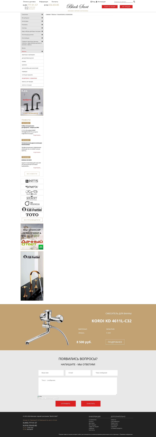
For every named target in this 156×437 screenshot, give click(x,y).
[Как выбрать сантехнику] (32, 115)
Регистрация (102, 2)
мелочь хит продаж (27, 81)
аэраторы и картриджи (28, 54)
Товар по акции (109, 7)
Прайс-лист (114, 423)
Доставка (92, 423)
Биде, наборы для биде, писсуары (31, 31)
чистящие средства (27, 75)
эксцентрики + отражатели (29, 78)
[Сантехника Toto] (32, 217)
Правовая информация (126, 434)
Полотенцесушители (27, 34)
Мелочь (24, 51)
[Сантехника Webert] (32, 200)
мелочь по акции (27, 85)
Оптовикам (114, 425)
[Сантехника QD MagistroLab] (32, 206)
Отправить (65, 404)
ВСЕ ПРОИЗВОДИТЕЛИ (32, 220)
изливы (24, 61)
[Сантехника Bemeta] (32, 189)
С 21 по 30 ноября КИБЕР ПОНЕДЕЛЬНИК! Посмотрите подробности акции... (30, 129)
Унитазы (24, 28)
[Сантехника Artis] (32, 183)
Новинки (91, 428)
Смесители (25, 14)
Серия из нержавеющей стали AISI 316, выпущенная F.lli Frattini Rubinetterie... (31, 163)
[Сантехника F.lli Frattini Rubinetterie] (32, 211)
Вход (93, 2)
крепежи (24, 65)
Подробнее (115, 341)
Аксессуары (25, 21)
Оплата (91, 421)
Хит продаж (126, 7)
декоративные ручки (28, 58)
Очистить (91, 404)
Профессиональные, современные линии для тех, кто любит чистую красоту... (32, 146)
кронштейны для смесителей (30, 68)
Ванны (24, 48)
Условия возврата (116, 428)
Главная (48, 14)
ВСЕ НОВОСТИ (32, 174)
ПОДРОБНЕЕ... (37, 135)
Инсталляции (25, 38)
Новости (113, 420)
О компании (92, 420)
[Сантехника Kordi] (32, 195)
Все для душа (25, 18)
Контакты (55, 2)
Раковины (25, 24)
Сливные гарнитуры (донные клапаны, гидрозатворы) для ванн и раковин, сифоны (32, 43)
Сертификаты (115, 421)
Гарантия (114, 426)
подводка (24, 71)
